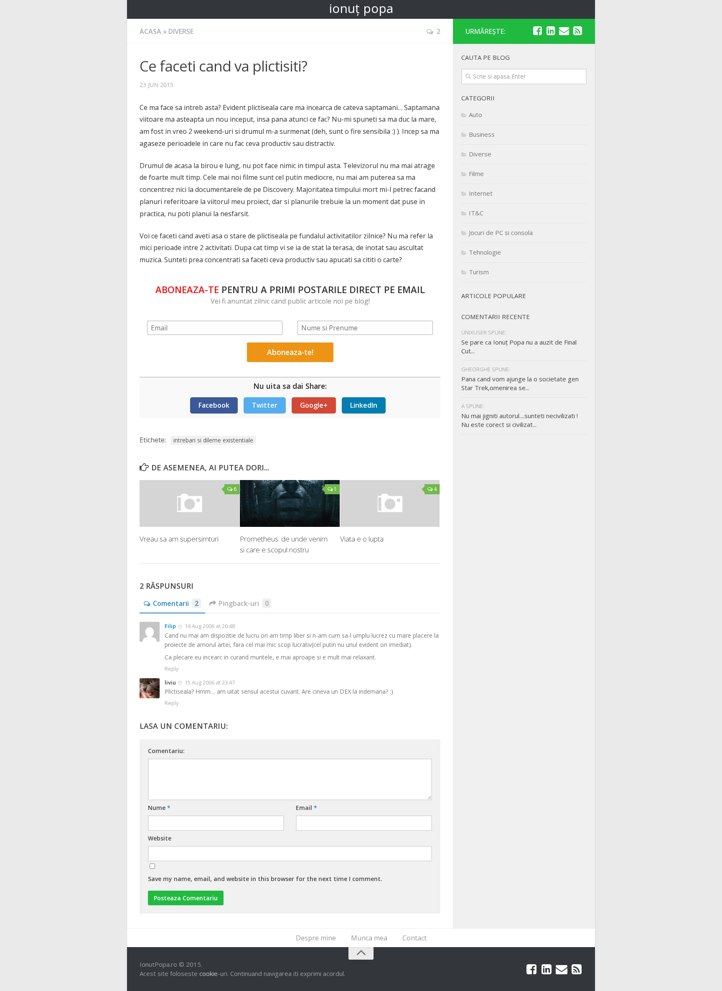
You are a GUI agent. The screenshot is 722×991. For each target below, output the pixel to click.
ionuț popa (361, 8)
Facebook (213, 405)
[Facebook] (537, 31)
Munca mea (369, 937)
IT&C (476, 213)
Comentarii (175, 603)
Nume (159, 808)
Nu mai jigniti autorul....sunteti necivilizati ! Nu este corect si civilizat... (519, 420)
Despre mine (316, 937)
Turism (479, 272)
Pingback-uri (244, 603)
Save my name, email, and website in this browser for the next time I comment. (265, 879)
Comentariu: (166, 751)
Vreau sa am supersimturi (179, 539)
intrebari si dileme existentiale (213, 440)
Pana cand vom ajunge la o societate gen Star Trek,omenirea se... (520, 383)
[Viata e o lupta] (390, 503)
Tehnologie (485, 252)
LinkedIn (363, 405)
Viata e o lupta (362, 539)
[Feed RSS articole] (577, 31)
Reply (172, 668)
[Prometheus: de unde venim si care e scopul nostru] (290, 503)
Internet (481, 193)
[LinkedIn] (551, 31)
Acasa (150, 31)
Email (306, 808)
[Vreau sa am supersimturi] (189, 503)
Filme (476, 173)
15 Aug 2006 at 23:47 (210, 682)
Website (159, 838)
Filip (170, 626)
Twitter (264, 405)
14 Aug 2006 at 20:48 (210, 626)
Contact (414, 937)
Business (482, 134)
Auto (475, 114)
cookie (208, 973)
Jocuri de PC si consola (501, 232)
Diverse (180, 31)
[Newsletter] (564, 31)
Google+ (314, 405)
